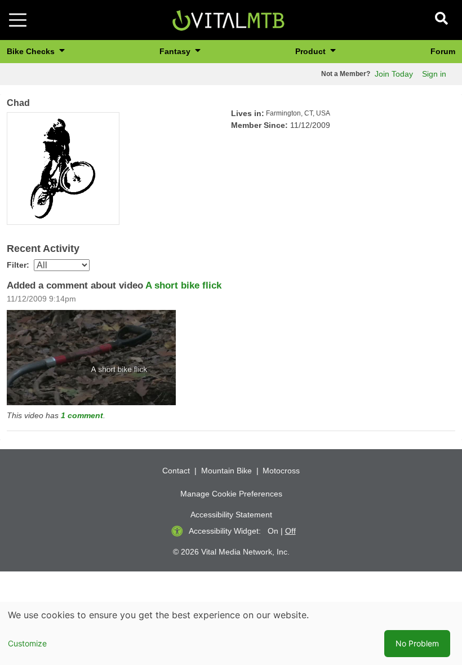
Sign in (434, 73)
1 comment (82, 415)
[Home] (228, 19)
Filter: (18, 264)
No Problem (417, 643)
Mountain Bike (226, 470)
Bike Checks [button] (32, 51)
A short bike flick (183, 285)
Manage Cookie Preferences (231, 493)
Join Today (394, 73)
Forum (442, 51)
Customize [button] (27, 643)
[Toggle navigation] (18, 20)
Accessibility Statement (231, 514)
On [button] (273, 530)
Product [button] (311, 51)
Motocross (281, 470)
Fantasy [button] (176, 51)
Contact (176, 470)
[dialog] (231, 633)
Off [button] (290, 530)
